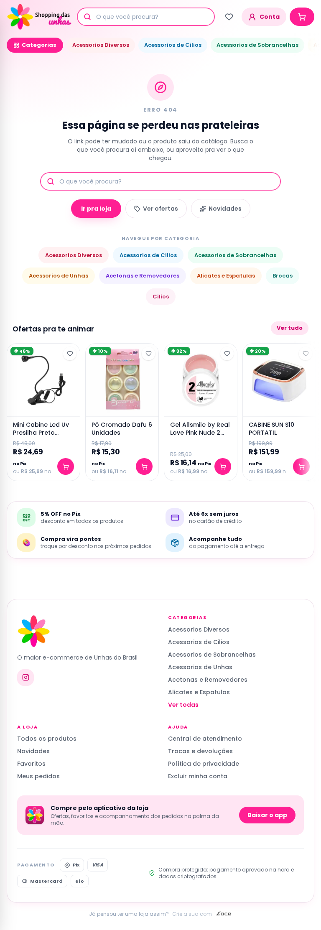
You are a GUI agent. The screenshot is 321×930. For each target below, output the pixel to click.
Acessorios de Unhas (58, 276)
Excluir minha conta (197, 776)
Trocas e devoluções (200, 751)
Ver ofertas (160, 208)
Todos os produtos (46, 738)
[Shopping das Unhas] (39, 16)
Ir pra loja (96, 208)
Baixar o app (267, 815)
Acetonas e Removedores (142, 276)
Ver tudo (290, 328)
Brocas (283, 276)
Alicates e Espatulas (226, 276)
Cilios (161, 297)
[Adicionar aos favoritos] (69, 353)
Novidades (225, 208)
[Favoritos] (229, 17)
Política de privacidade (203, 763)
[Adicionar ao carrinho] (65, 466)
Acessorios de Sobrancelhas (257, 45)
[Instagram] (25, 677)
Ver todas (183, 705)
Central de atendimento (205, 738)
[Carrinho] (302, 17)
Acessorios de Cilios (172, 45)
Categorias (39, 45)
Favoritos (31, 763)
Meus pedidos (38, 776)
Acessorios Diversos (100, 45)
